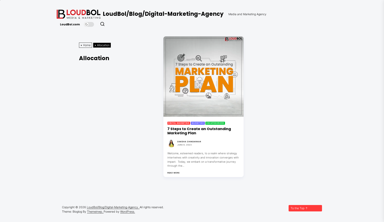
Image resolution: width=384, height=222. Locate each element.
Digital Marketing (178, 123)
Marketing (198, 123)
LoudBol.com (70, 24)
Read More (173, 173)
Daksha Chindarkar (189, 141)
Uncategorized (215, 123)
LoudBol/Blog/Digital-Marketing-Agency (163, 14)
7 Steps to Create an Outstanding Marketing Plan (199, 131)
